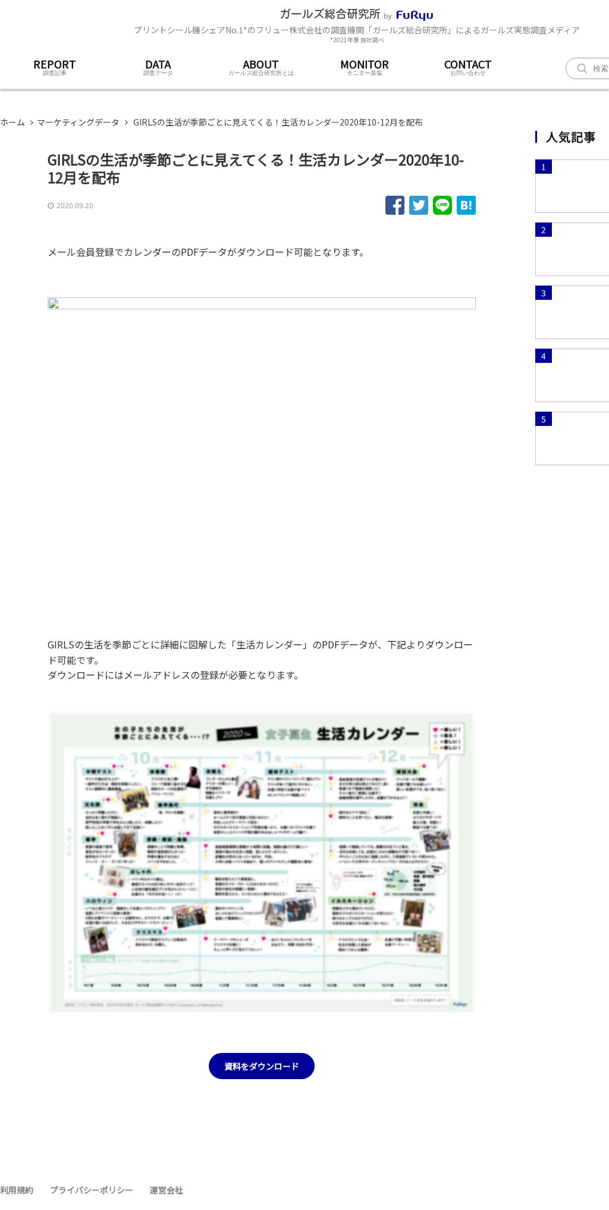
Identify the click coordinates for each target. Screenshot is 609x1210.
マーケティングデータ (78, 122)
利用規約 (16, 1190)
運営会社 (166, 1190)
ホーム (12, 122)
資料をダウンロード (261, 1066)
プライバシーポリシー (91, 1190)
